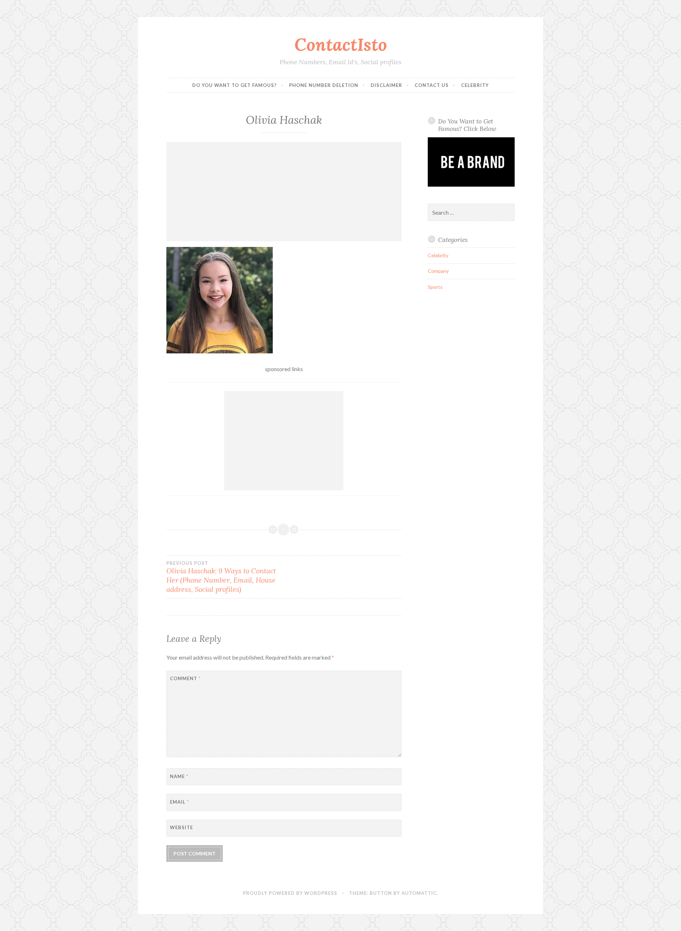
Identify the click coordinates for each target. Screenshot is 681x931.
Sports (435, 287)
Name (179, 776)
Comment (185, 678)
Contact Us (432, 85)
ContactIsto (340, 44)
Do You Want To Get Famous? (234, 85)
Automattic (419, 893)
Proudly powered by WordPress (290, 893)
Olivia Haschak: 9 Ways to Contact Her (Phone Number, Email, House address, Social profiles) (221, 577)
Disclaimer (386, 85)
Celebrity (475, 85)
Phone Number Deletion (323, 85)
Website (181, 827)
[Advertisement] (284, 191)
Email (179, 802)
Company (438, 271)
